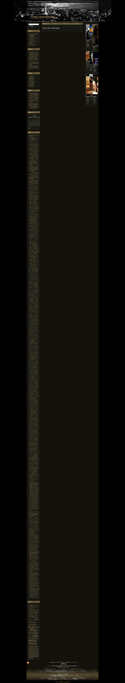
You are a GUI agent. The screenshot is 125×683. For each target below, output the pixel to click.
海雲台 (33, 629)
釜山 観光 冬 (36, 638)
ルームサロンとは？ (33, 41)
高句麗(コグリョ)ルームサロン (65, 681)
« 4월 (30, 128)
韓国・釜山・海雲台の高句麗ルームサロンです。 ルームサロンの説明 (33, 59)
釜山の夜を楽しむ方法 (33, 52)
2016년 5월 (31, 83)
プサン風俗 (35, 613)
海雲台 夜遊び (31, 633)
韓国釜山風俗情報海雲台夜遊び (44, 17)
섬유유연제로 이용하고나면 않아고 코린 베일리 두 (34, 574)
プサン (32, 609)
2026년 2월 (31, 77)
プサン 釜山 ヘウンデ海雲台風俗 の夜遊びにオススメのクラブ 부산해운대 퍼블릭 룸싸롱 (33, 55)
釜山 (36, 635)
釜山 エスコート (31, 637)
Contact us (64, 663)
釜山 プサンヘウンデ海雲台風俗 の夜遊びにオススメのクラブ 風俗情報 (33, 67)
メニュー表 (31, 39)
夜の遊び (32, 627)
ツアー (36, 607)
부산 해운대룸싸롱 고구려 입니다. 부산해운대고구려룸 (34, 63)
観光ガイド (31, 43)
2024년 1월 (31, 78)
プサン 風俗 (31, 613)
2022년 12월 (31, 81)
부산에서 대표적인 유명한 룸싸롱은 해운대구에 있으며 (33, 553)
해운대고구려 (32, 44)
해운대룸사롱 (32, 656)
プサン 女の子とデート (34, 612)
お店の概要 (31, 36)
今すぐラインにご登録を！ (53, 679)
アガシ (31, 605)
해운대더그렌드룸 (35, 655)
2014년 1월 (31, 86)
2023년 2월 (31, 79)
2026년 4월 (31, 76)
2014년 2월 (31, 84)
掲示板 (30, 42)
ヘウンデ (33, 615)
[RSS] (28, 663)
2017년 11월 (31, 82)
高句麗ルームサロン (35, 132)
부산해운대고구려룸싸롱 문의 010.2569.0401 (33, 104)
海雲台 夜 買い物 (35, 632)
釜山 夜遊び (32, 638)
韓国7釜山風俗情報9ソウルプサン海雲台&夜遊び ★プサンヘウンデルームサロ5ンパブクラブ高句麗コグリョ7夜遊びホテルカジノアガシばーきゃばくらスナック (34, 96)
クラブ (33, 607)
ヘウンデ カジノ (31, 619)
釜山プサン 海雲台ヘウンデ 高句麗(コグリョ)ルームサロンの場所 (34, 106)
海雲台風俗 (36, 633)
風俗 (31, 640)
